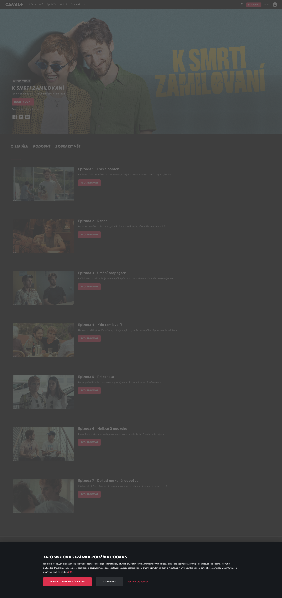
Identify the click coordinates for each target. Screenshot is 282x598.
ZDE (70, 572)
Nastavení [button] (109, 581)
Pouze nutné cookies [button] (137, 582)
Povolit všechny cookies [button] (67, 581)
